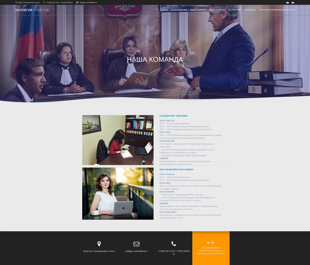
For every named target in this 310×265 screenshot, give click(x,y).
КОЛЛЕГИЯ (32, 10)
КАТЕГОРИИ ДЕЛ (179, 10)
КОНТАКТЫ (250, 10)
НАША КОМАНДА (217, 10)
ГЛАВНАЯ (164, 10)
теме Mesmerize (217, 253)
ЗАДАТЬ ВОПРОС (198, 10)
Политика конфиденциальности (277, 10)
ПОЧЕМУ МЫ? (235, 10)
